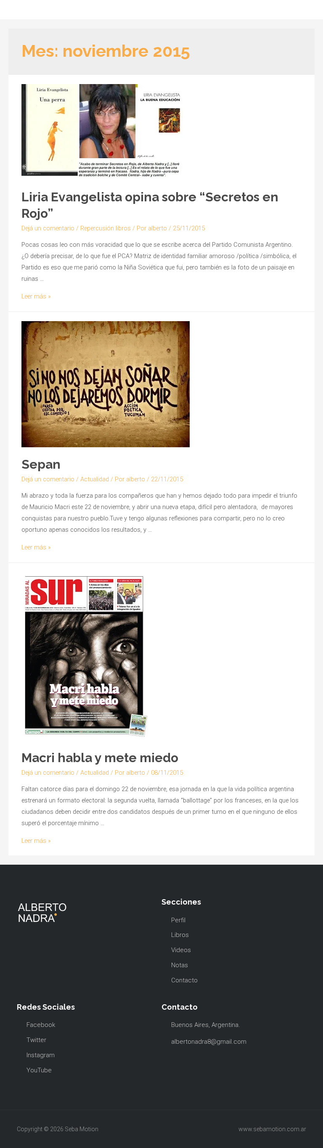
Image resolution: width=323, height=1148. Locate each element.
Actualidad (94, 479)
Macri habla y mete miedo (99, 757)
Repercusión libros (105, 228)
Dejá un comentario (47, 228)
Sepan (41, 464)
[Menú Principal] (16, 9)
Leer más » (36, 296)
